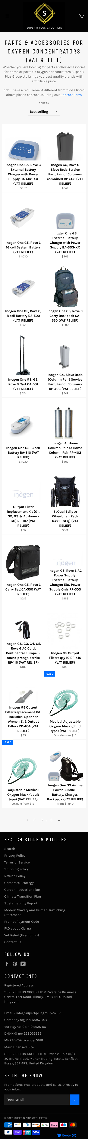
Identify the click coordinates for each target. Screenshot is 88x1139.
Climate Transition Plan (22, 896)
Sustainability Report (20, 903)
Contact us (12, 942)
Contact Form (71, 95)
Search (9, 849)
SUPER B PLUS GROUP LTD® (30, 1118)
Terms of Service (17, 862)
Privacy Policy (14, 855)
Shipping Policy (16, 869)
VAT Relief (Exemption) (21, 935)
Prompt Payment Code (21, 922)
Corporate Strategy (19, 883)
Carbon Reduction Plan (22, 890)
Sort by (44, 103)
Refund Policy (14, 876)
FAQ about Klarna (17, 928)
